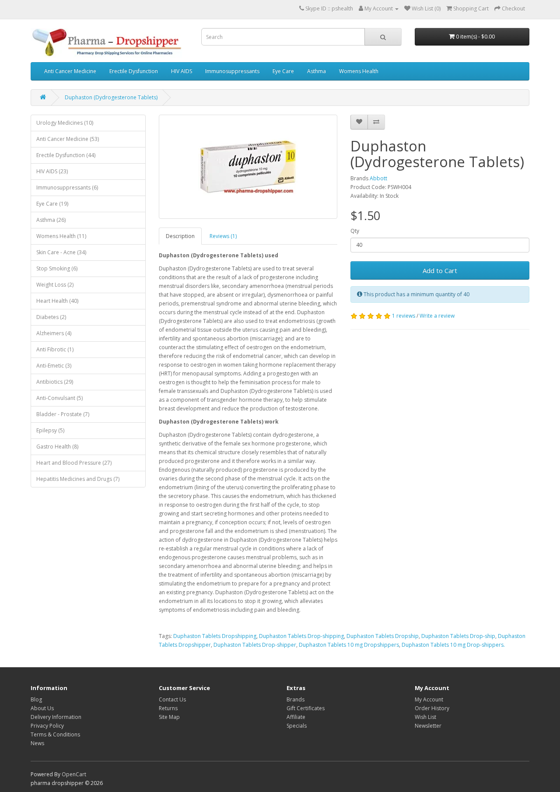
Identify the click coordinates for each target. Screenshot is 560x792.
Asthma (316, 71)
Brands (295, 699)
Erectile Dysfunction (133, 71)
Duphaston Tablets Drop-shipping (301, 636)
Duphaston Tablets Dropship (382, 636)
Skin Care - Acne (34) (61, 252)
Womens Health (358, 71)
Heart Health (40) (57, 301)
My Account (429, 699)
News (37, 743)
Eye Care (283, 71)
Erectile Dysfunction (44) (65, 155)
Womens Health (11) (61, 236)
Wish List (425, 717)
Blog (36, 699)
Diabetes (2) (51, 317)
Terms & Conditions (55, 734)
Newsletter (428, 725)
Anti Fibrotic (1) (55, 349)
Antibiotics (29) (54, 381)
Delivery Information (56, 717)
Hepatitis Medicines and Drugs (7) (77, 479)
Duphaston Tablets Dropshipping (214, 636)
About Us (42, 708)
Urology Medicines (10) (64, 122)
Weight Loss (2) (55, 284)
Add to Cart (440, 270)
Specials (297, 725)
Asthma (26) (51, 220)
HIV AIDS (181, 71)
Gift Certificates (306, 708)
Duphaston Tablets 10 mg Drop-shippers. (453, 644)
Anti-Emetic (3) (53, 365)
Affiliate (296, 717)
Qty (354, 231)
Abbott (378, 178)
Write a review (437, 315)
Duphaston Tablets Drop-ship (458, 636)
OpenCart (74, 774)
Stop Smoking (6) (56, 268)
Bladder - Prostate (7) (62, 414)
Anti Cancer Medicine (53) (67, 139)
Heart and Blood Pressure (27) (74, 462)
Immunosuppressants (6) (67, 187)
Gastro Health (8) (57, 446)
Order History (432, 708)
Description (180, 236)
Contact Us (172, 699)
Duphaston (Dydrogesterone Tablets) (111, 97)
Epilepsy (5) (50, 430)
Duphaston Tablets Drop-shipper (255, 644)
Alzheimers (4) (53, 333)
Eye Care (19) (52, 203)
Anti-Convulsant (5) (59, 398)
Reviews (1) (223, 236)
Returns (168, 708)
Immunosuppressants (232, 71)
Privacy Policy (47, 725)
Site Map (169, 717)
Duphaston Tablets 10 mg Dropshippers (349, 644)
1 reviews (403, 315)
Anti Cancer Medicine (70, 71)
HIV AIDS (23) (52, 171)
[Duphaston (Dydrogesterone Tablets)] (248, 167)
